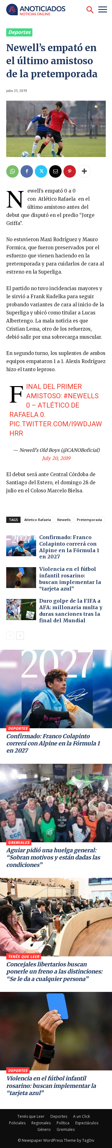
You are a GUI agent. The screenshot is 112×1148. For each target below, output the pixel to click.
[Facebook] (27, 171)
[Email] (55, 171)
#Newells (81, 396)
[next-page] (20, 636)
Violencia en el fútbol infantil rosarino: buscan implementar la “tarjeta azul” (70, 578)
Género (44, 1129)
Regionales (41, 1123)
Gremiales (19, 842)
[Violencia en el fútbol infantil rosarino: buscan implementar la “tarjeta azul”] (21, 577)
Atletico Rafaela (37, 519)
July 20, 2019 (56, 458)
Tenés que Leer (23, 956)
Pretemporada (89, 519)
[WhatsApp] (12, 171)
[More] (84, 171)
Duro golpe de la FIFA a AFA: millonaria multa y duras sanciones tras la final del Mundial (70, 610)
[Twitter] (41, 171)
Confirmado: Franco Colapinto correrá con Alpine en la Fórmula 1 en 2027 (69, 547)
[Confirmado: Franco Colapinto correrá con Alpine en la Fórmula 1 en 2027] (21, 545)
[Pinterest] (69, 171)
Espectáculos (86, 1123)
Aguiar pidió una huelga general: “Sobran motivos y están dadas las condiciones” (53, 857)
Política (63, 1123)
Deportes (19, 32)
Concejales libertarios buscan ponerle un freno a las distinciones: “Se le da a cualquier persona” (54, 972)
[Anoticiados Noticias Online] (39, 10)
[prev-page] (10, 636)
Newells (64, 519)
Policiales (17, 1123)
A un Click (81, 1116)
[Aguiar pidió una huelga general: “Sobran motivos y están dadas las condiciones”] (56, 803)
